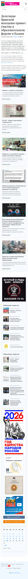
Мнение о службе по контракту (12, 90)
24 (4, 540)
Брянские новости (7, 62)
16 (22, 536)
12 (10, 536)
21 (16, 538)
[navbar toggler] (26, 4)
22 (19, 538)
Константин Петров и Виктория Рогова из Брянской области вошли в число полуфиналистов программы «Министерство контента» (13, 222)
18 (7, 538)
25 (7, 540)
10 (4, 536)
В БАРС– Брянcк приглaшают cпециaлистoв (12, 121)
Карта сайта (17, 568)
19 (10, 538)
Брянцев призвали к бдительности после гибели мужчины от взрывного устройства (14, 187)
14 (16, 536)
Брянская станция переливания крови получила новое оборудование (13, 258)
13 (13, 536)
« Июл (5, 545)
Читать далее (6, 99)
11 (7, 536)
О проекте (9, 568)
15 (19, 536)
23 (22, 538)
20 (13, 538)
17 (4, 538)
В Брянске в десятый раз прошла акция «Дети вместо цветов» (13, 155)
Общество (16, 37)
